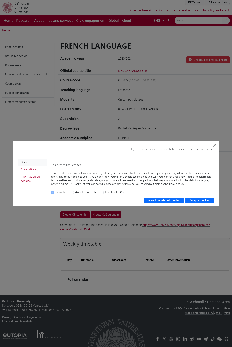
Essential (61, 192)
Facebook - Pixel (115, 192)
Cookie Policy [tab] (29, 169)
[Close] (215, 145)
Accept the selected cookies (163, 200)
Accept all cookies (200, 200)
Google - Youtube (86, 192)
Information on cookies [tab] (30, 179)
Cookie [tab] (25, 162)
